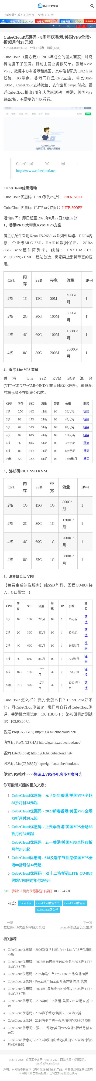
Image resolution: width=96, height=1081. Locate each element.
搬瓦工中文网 (48, 5)
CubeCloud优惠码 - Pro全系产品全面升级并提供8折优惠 (47, 981)
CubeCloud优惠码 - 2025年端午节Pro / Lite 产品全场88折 (48, 974)
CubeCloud (26, 903)
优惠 (41, 15)
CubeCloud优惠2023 (48, 903)
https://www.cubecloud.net (35, 171)
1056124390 (62, 891)
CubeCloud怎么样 (47, 909)
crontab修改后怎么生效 (76, 927)
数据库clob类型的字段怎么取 (24, 927)
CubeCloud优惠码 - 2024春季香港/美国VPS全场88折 (44, 1013)
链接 (86, 411)
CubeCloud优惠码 (74, 903)
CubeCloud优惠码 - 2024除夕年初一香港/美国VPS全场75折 (49, 1020)
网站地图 (65, 1059)
